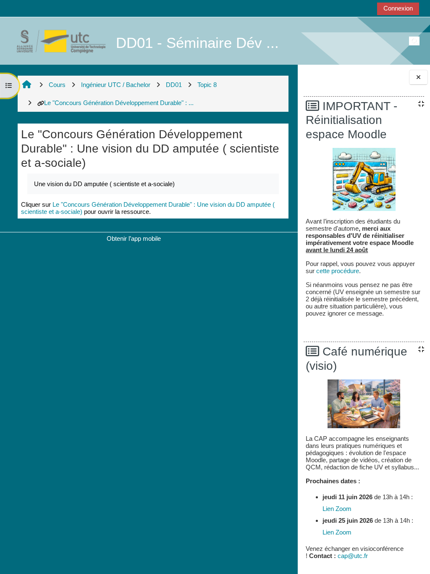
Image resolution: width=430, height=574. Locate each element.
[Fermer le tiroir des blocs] (418, 77)
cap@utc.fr (353, 555)
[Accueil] (56, 40)
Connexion (398, 8)
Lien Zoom (336, 508)
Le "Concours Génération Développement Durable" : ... (119, 102)
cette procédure (337, 270)
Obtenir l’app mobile (134, 238)
